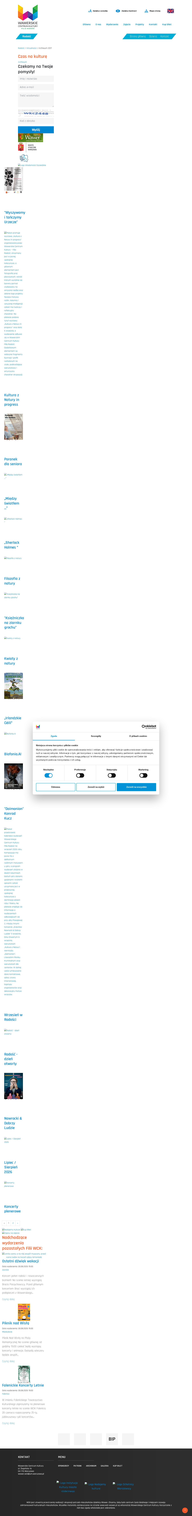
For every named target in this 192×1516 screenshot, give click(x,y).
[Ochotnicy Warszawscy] (124, 1489)
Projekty (139, 24)
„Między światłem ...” (11, 503)
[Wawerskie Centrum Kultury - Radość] (28, 16)
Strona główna (138, 36)
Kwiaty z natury (11, 661)
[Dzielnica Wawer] (30, 137)
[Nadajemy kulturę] (96, 1489)
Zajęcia (126, 24)
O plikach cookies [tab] (138, 736)
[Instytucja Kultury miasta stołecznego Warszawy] (68, 1489)
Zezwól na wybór (96, 787)
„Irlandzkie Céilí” (12, 720)
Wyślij (36, 130)
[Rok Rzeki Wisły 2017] (24, 158)
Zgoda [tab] (54, 736)
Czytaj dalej (8, 1299)
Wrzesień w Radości (13, 1017)
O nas (98, 24)
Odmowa (55, 787)
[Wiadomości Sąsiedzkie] (32, 165)
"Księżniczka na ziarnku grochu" (14, 622)
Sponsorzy (63, 1465)
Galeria (153, 36)
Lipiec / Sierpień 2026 (10, 1167)
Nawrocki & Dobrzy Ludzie (13, 1123)
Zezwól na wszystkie (136, 787)
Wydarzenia (112, 24)
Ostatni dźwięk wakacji (20, 1261)
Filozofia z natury (12, 581)
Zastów (5, 1269)
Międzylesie (7, 1331)
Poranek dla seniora (13, 462)
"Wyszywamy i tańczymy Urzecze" (14, 217)
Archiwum (22, 62)
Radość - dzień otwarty (10, 1059)
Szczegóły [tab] (96, 736)
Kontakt (153, 24)
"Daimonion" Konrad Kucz (14, 813)
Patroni (78, 1465)
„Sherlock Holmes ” (11, 545)
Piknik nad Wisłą (15, 1323)
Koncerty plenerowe (12, 1209)
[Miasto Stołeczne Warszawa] (27, 147)
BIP (112, 1439)
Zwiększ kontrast (129, 11)
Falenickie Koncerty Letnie (23, 1385)
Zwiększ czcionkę (98, 11)
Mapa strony (155, 11)
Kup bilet (166, 24)
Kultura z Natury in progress (11, 400)
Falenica (5, 1393)
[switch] (80, 775)
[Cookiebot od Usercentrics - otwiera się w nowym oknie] (144, 727)
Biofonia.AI (12, 754)
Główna (87, 24)
